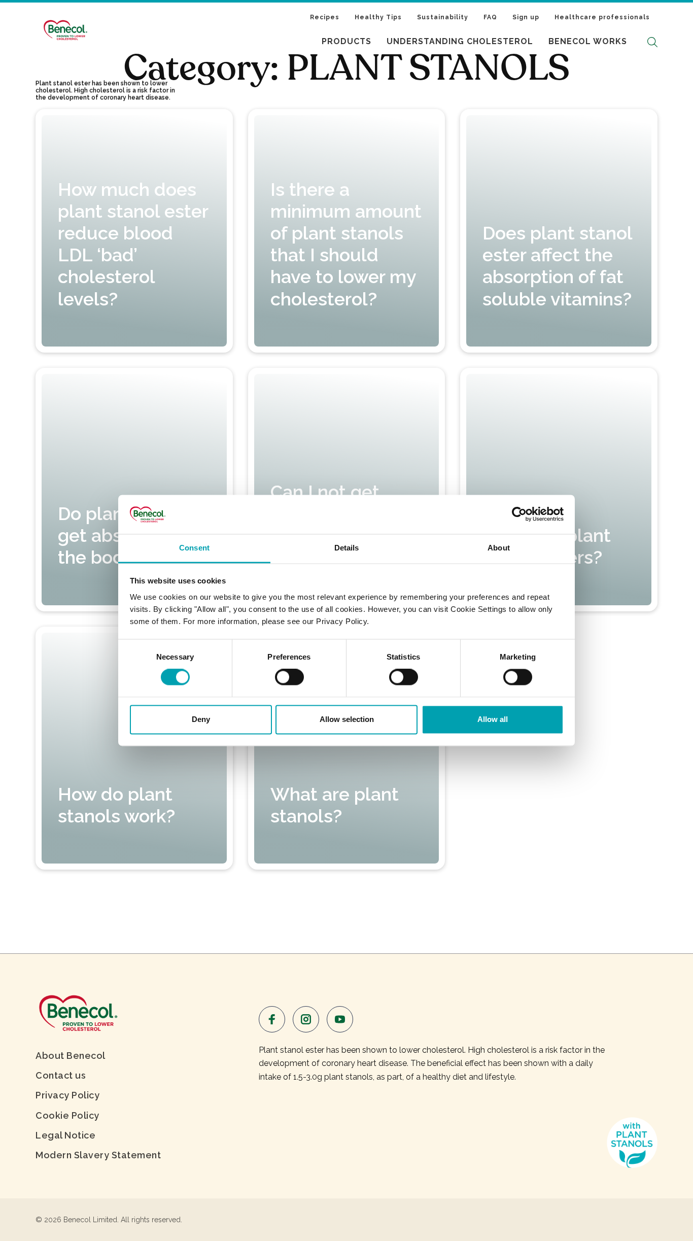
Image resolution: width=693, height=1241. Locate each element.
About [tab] (499, 547)
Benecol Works (587, 41)
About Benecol (71, 1055)
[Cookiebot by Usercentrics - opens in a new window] (519, 514)
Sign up (525, 17)
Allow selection (347, 719)
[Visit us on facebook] (272, 1019)
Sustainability (442, 17)
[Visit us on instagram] (306, 1019)
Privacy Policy (67, 1095)
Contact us (61, 1075)
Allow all (492, 719)
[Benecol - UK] (77, 1011)
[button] (652, 41)
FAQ (490, 17)
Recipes (324, 17)
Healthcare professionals (602, 17)
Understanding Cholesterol (460, 41)
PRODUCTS (346, 41)
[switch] (289, 677)
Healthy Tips (378, 17)
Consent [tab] (194, 547)
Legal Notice (65, 1135)
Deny (201, 719)
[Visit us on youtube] (340, 1019)
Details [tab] (346, 547)
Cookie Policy (67, 1115)
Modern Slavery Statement (98, 1155)
